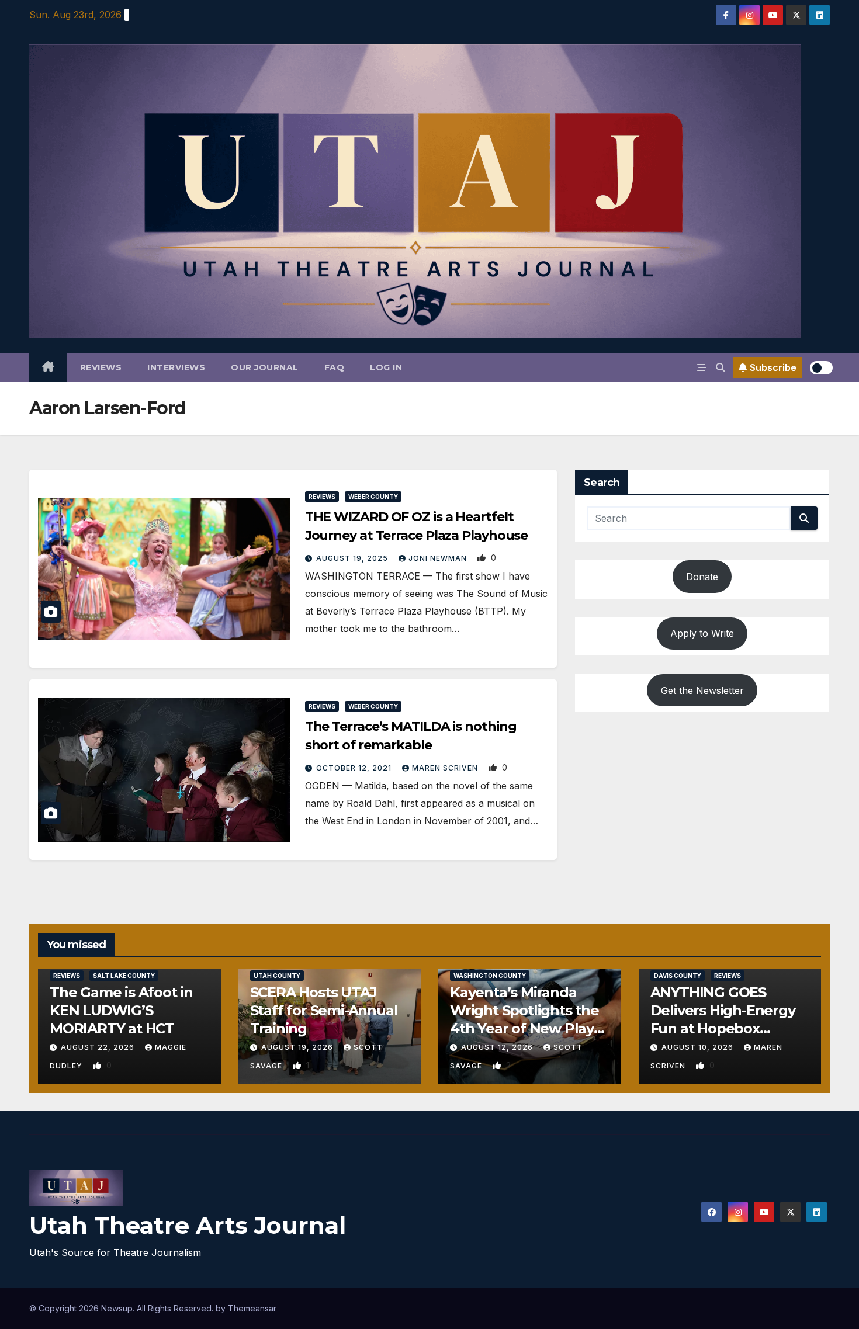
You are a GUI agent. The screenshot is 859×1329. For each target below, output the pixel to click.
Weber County (373, 496)
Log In (386, 367)
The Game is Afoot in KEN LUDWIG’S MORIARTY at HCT (121, 1010)
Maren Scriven (446, 768)
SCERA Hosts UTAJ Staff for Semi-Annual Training (324, 1010)
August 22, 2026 (99, 1047)
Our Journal (265, 367)
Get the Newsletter (702, 690)
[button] (720, 367)
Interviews (176, 367)
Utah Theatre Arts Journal (187, 1225)
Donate (702, 576)
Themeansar (252, 1308)
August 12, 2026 (498, 1047)
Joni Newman (438, 558)
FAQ (334, 367)
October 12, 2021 (355, 768)
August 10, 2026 (698, 1047)
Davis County (677, 975)
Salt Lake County (124, 975)
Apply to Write (702, 633)
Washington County (489, 975)
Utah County (277, 975)
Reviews (101, 367)
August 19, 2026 (298, 1047)
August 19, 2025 (353, 558)
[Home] (48, 367)
